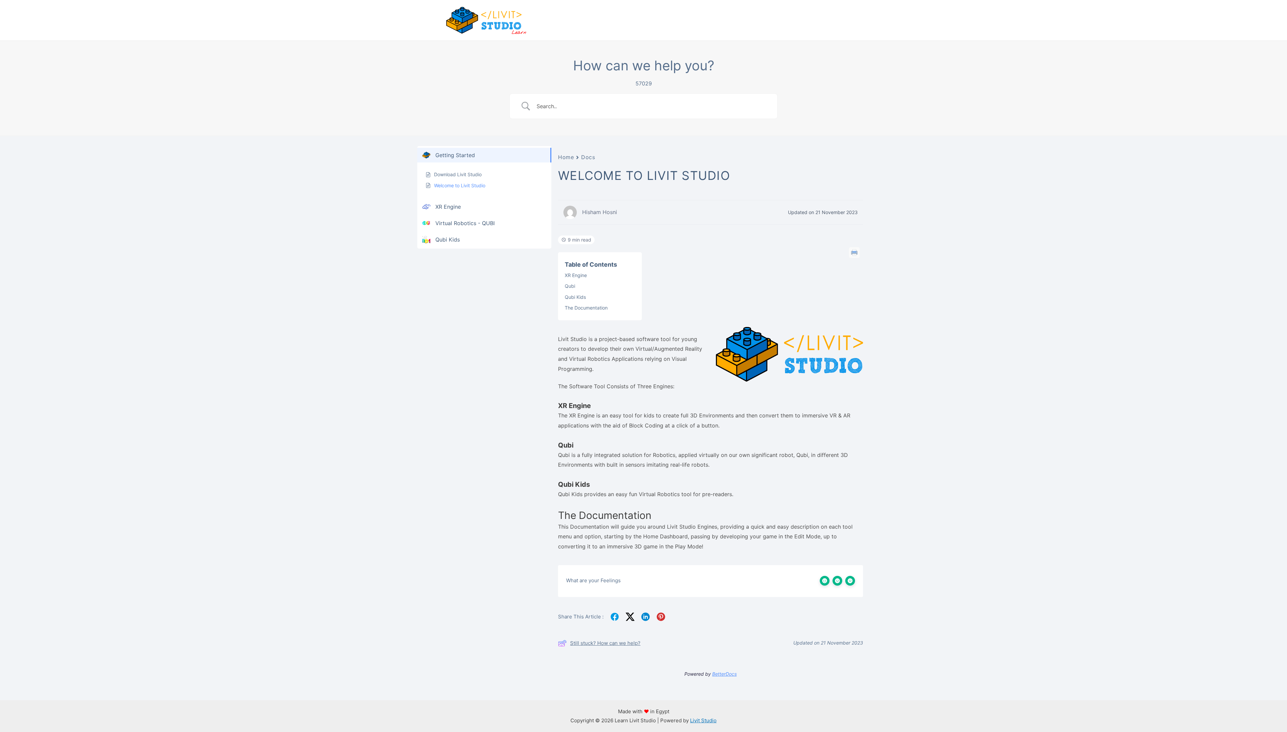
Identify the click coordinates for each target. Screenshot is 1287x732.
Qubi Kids (575, 297)
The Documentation (586, 308)
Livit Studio (703, 720)
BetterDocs (724, 674)
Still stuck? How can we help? (605, 643)
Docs (588, 157)
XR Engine (576, 275)
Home (566, 157)
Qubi (570, 286)
